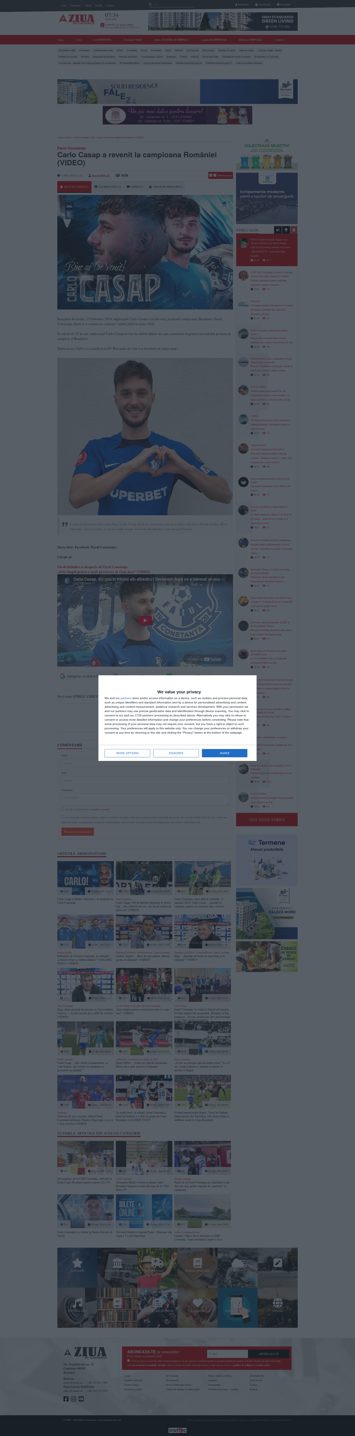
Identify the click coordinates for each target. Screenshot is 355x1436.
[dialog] (177, 718)
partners (126, 698)
